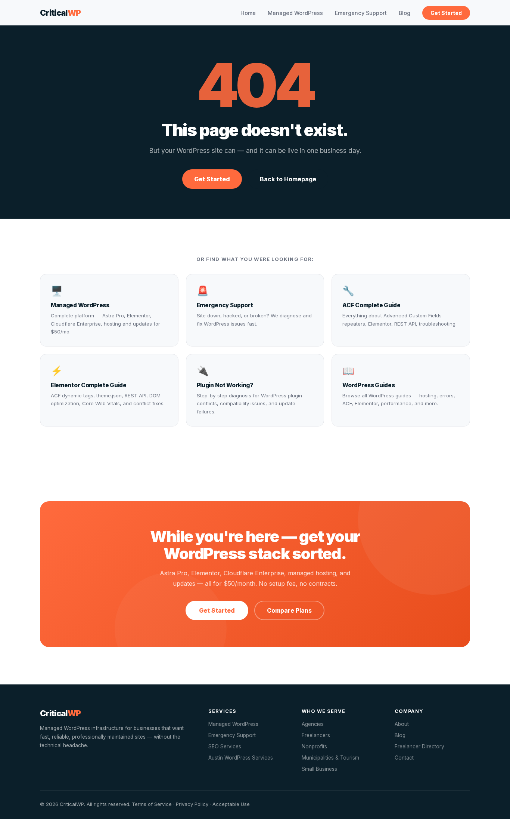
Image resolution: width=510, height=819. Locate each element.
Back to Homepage (288, 179)
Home (248, 13)
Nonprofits (314, 746)
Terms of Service (152, 804)
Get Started (446, 13)
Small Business (319, 769)
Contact (404, 758)
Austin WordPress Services (240, 758)
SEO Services (224, 746)
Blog (404, 13)
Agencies (313, 724)
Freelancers (316, 735)
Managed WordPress (295, 13)
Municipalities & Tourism (330, 758)
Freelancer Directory (419, 746)
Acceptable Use (231, 804)
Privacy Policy (192, 804)
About (402, 724)
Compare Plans (289, 610)
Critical (60, 13)
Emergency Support (361, 13)
